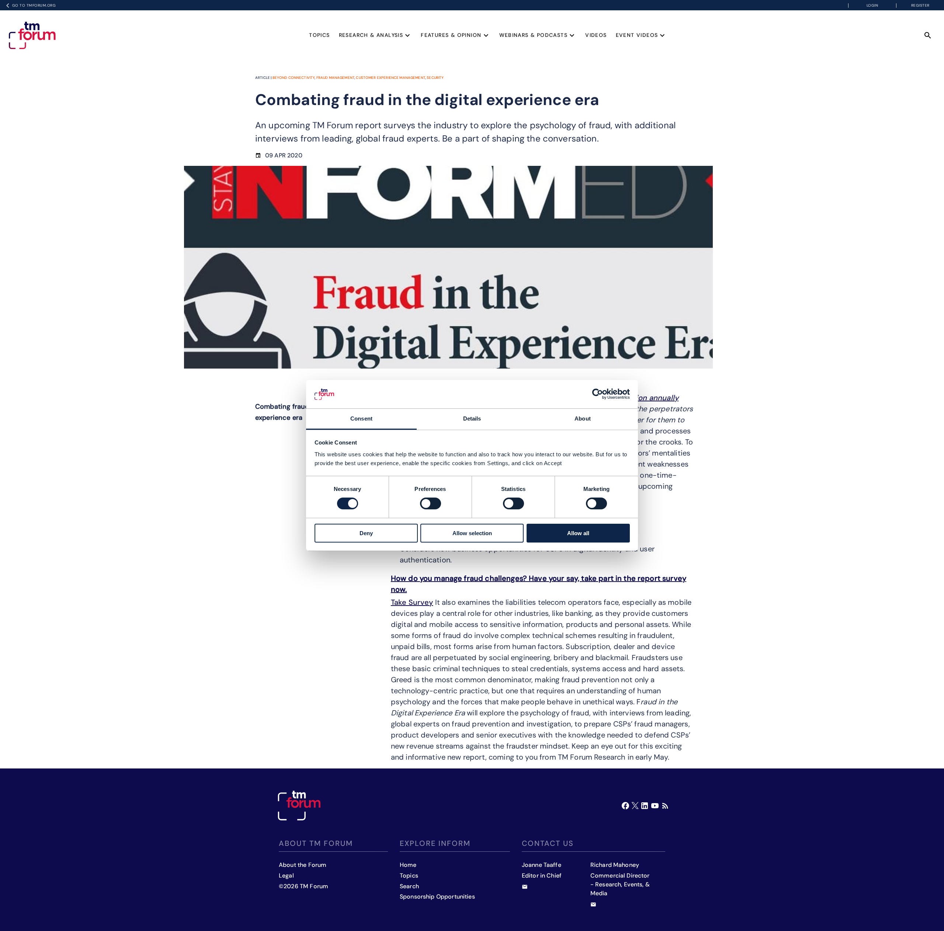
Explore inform (435, 843)
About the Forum (302, 865)
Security (435, 77)
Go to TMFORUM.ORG (34, 5)
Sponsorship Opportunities (437, 896)
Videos (596, 35)
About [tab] (583, 418)
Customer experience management (390, 77)
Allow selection (472, 533)
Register (920, 5)
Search (409, 886)
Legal (286, 875)
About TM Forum (316, 843)
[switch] (430, 503)
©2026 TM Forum (303, 886)
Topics (319, 35)
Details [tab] (472, 418)
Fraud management (335, 77)
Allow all (578, 533)
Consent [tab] (361, 418)
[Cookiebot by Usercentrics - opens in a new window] (597, 394)
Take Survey (412, 602)
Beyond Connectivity (294, 77)
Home (408, 865)
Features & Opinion (451, 35)
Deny (366, 533)
